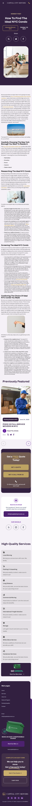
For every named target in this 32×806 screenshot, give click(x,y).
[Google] (23, 527)
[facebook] (14, 435)
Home (3, 690)
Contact (3, 706)
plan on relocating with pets (18, 284)
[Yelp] (8, 527)
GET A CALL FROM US (16, 474)
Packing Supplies (6, 703)
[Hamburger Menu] (3, 3)
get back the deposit (21, 279)
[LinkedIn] (22, 798)
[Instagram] (16, 39)
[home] (16, 3)
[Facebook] (23, 39)
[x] (8, 435)
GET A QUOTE (16, 467)
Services (4, 693)
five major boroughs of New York (12, 146)
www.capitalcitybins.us (13, 749)
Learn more (15, 780)
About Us (4, 696)
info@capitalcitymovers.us (16, 514)
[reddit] (11, 435)
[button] (3, 3)
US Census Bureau (8, 106)
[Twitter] (8, 39)
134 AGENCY (25, 801)
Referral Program (6, 700)
